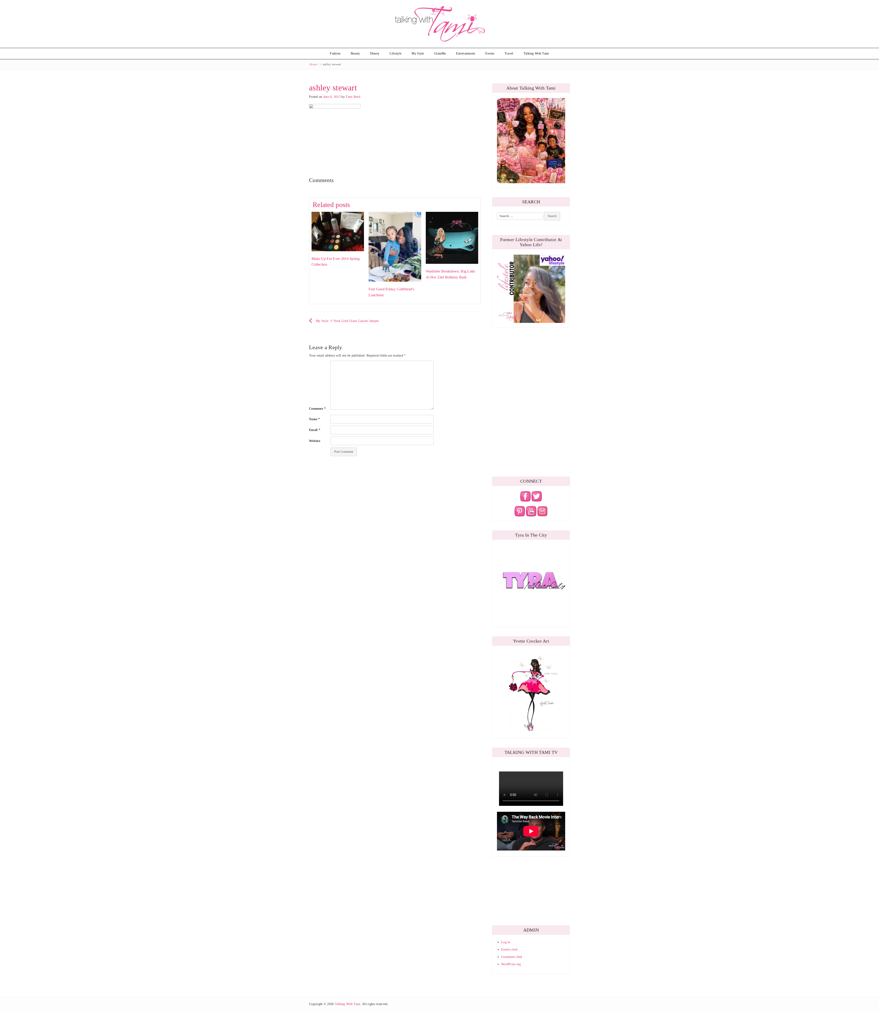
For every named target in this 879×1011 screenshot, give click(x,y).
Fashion (335, 53)
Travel (509, 53)
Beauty (355, 53)
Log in (505, 942)
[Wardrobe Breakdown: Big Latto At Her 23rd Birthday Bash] (452, 237)
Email (314, 430)
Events (489, 53)
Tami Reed (353, 96)
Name (314, 419)
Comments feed (511, 957)
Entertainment (465, 53)
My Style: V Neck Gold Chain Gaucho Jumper (347, 321)
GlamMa (440, 53)
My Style (418, 53)
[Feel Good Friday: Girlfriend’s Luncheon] (395, 246)
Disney (375, 53)
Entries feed (509, 949)
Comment (317, 408)
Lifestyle (396, 53)
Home (313, 64)
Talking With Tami (536, 53)
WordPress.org (511, 964)
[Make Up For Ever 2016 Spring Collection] (338, 231)
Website (314, 441)
